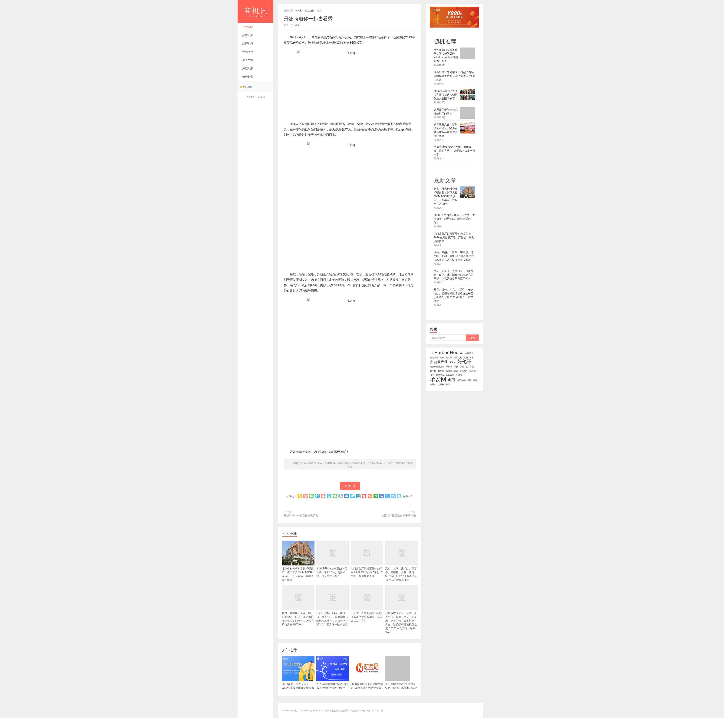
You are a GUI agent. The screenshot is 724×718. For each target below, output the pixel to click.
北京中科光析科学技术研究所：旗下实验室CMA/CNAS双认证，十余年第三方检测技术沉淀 (298, 573)
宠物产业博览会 (437, 366)
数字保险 (470, 366)
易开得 (441, 370)
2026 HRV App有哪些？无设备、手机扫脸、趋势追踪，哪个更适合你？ (331, 572)
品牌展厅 (248, 43)
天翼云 (452, 362)
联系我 (261, 96)
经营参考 (248, 52)
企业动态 (248, 27)
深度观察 (248, 68)
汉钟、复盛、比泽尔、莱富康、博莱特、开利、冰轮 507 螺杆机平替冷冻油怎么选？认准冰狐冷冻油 (401, 573)
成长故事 (248, 60)
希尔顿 (449, 366)
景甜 (456, 370)
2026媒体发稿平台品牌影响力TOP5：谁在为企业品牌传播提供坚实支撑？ (367, 687)
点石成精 (450, 374)
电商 (451, 379)
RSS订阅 (247, 86)
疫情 (475, 380)
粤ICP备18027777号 (372, 710)
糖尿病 (433, 384)
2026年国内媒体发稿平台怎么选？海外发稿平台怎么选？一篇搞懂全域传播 (332, 687)
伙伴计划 (248, 76)
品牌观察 (248, 35)
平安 (456, 366)
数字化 (433, 370)
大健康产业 (439, 362)
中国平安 (469, 353)
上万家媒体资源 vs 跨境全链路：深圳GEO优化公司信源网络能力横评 (401, 687)
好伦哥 (464, 361)
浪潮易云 (440, 374)
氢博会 (472, 370)
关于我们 (250, 96)
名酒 (466, 357)
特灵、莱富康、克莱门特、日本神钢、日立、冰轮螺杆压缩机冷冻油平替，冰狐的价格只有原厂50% (298, 618)
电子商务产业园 (464, 380)
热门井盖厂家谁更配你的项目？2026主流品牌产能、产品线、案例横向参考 (367, 572)
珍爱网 (438, 378)
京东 (442, 357)
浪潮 (432, 374)
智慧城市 (463, 370)
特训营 (459, 374)
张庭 (462, 366)
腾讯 (448, 384)
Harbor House (448, 352)
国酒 (471, 357)
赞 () (351, 486)
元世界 (449, 357)
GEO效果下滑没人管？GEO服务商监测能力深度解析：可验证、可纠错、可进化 (298, 689)
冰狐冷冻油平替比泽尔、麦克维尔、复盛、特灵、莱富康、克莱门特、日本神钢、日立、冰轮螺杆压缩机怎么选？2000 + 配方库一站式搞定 (401, 622)
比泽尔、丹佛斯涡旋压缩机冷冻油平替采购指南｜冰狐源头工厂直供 (366, 616)
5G (431, 353)
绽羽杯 (441, 384)
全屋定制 (458, 357)
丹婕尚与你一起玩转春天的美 (301, 515)
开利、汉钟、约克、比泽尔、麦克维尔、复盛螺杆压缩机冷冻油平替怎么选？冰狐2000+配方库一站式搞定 (332, 618)
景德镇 (449, 370)
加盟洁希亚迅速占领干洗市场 (398, 515)
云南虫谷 (434, 357)
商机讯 (255, 11)
